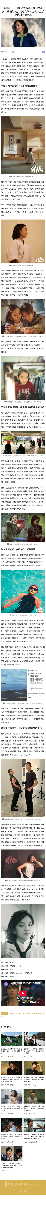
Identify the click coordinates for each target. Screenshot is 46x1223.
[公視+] (25, 1191)
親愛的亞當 (26, 1013)
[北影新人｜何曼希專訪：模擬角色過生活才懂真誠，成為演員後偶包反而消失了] (11, 1096)
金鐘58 (34, 1013)
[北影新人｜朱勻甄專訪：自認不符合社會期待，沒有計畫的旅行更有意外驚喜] (34, 1039)
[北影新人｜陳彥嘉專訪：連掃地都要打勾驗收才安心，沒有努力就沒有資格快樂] (34, 1068)
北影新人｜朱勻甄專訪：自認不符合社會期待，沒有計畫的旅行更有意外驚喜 (34, 1051)
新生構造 (19, 1013)
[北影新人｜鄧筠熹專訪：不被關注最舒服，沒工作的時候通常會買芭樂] (11, 1039)
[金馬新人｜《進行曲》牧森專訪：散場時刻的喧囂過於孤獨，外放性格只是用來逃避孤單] (11, 1153)
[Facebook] (20, 1191)
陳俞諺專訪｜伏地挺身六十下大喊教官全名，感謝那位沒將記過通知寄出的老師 (34, 1108)
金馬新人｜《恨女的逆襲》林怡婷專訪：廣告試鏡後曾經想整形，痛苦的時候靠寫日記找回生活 (34, 1137)
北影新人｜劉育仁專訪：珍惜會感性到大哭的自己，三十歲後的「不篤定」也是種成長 (11, 1080)
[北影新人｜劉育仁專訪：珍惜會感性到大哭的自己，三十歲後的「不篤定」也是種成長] (11, 1068)
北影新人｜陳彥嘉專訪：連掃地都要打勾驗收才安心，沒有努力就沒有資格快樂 (34, 1080)
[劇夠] (23, 1184)
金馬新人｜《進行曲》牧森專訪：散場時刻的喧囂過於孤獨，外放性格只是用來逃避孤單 (11, 1165)
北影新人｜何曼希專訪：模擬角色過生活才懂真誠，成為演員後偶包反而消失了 (11, 1108)
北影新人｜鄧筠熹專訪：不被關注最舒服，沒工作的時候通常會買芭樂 (11, 1051)
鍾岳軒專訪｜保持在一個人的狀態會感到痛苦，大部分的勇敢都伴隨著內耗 (11, 1137)
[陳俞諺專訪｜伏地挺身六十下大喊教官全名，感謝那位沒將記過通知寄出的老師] (34, 1096)
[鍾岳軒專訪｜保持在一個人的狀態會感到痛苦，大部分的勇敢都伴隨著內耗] (11, 1125)
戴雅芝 (12, 1013)
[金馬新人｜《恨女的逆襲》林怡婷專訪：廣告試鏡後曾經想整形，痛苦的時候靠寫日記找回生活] (34, 1125)
